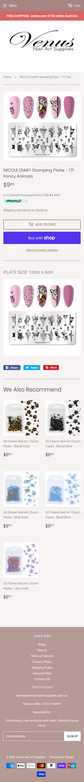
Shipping (9, 210)
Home (7, 77)
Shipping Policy (42, 667)
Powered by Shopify (62, 757)
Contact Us (42, 679)
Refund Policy (42, 673)
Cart (77, 5)
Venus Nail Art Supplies (30, 757)
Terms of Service (42, 656)
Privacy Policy (42, 662)
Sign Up (72, 736)
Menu (13, 5)
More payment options (42, 250)
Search (42, 650)
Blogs (42, 644)
